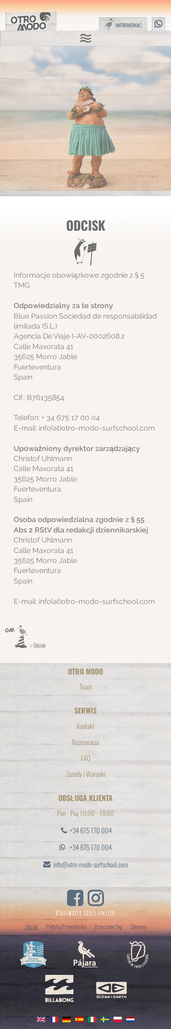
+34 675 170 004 (91, 830)
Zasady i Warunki (85, 774)
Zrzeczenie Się (108, 926)
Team (85, 686)
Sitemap (138, 926)
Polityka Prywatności (66, 926)
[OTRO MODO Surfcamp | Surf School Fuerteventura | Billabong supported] (16, 645)
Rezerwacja (85, 742)
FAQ (85, 758)
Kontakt (85, 726)
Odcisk (39, 645)
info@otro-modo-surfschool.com (90, 864)
